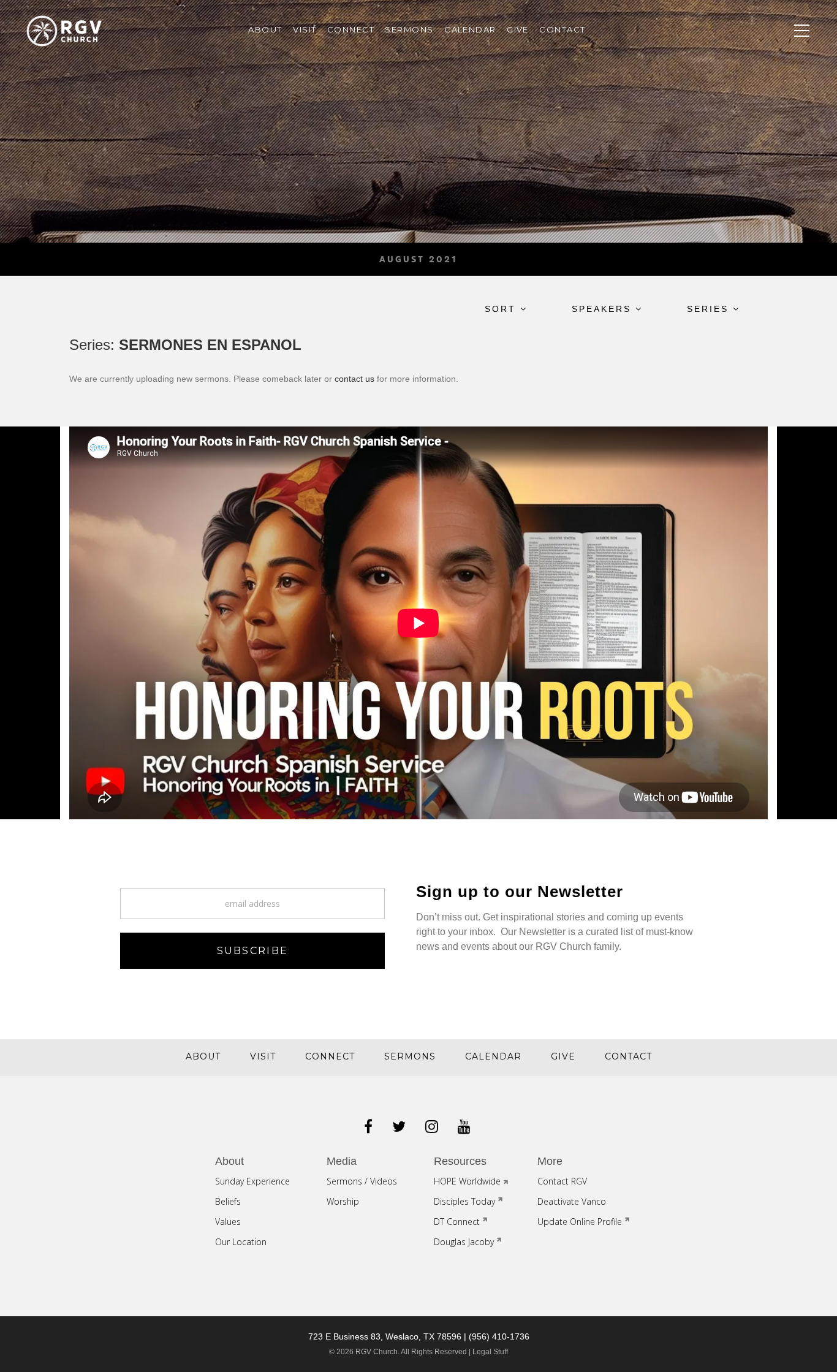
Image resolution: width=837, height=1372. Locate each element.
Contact (562, 29)
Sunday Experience (252, 1181)
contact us (354, 379)
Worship (343, 1201)
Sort (502, 309)
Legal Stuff (490, 1351)
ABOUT (265, 29)
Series (710, 309)
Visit (304, 29)
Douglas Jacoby (464, 1242)
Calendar (470, 29)
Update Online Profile (579, 1221)
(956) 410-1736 (499, 1336)
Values (228, 1221)
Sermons (409, 29)
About (203, 1056)
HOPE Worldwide (467, 1181)
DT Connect (457, 1221)
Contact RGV (562, 1181)
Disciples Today (464, 1201)
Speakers (603, 309)
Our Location (241, 1242)
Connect (350, 29)
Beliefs (228, 1201)
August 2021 (418, 259)
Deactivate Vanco (571, 1201)
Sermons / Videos (362, 1181)
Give (518, 29)
